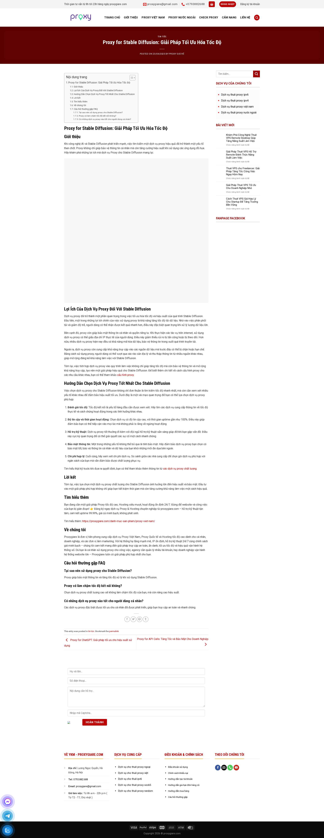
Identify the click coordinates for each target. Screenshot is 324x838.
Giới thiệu (131, 17)
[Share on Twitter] (133, 619)
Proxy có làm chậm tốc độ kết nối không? (97, 116)
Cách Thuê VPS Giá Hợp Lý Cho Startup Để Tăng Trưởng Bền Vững (242, 201)
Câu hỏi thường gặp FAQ (86, 109)
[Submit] (256, 74)
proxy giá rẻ (176, 54)
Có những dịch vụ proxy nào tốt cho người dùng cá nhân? (105, 119)
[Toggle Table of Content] (131, 78)
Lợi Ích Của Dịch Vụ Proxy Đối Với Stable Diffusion (98, 90)
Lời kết (77, 98)
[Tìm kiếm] (257, 17)
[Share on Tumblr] (145, 619)
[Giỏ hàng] (212, 4)
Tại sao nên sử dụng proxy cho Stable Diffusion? (101, 112)
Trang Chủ (112, 17)
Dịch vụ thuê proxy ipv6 (235, 94)
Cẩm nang (229, 17)
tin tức (162, 36)
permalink (114, 631)
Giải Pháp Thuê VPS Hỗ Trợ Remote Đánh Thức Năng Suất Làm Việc (241, 154)
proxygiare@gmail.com (88, 786)
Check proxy (208, 17)
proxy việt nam (153, 17)
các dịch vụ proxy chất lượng (180, 468)
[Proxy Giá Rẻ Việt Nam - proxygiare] (80, 17)
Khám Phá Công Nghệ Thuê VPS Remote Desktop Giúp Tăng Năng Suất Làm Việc (241, 138)
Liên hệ (245, 17)
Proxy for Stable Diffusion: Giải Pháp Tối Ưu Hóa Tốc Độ (99, 82)
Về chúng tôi (80, 105)
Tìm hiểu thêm (80, 101)
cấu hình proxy (125, 375)
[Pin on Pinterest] (139, 619)
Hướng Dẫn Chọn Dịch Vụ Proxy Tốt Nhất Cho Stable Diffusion (104, 94)
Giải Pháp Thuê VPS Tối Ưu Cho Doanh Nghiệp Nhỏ (241, 187)
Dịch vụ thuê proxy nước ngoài (238, 112)
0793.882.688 (80, 779)
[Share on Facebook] (127, 619)
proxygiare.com (118, 4)
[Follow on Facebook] (218, 767)
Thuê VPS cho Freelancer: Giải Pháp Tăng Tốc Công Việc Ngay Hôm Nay (243, 171)
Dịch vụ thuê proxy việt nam (237, 106)
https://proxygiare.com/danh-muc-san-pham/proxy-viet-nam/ (118, 521)
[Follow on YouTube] (236, 767)
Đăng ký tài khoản (250, 4)
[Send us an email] (224, 767)
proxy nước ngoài (181, 17)
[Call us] (230, 767)
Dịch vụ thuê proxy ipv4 (235, 100)
